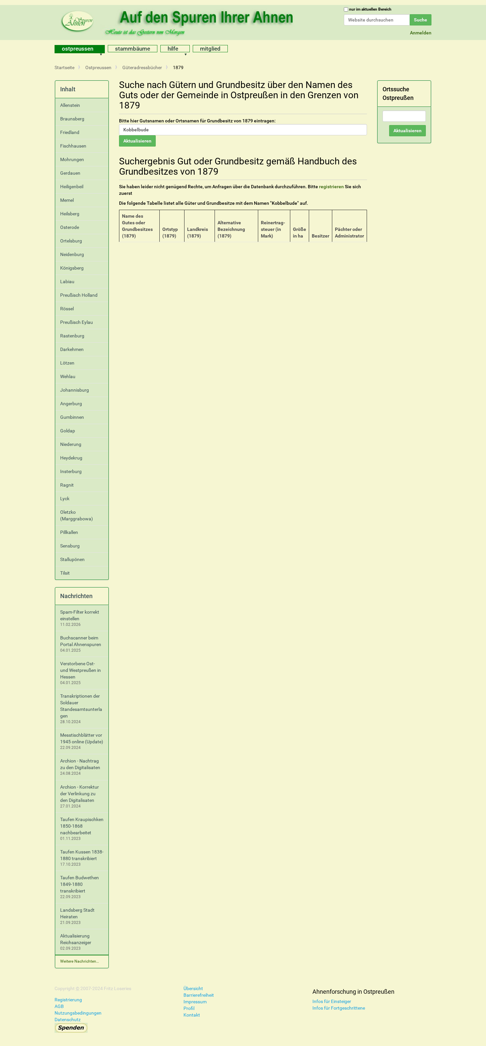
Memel (67, 200)
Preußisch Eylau (76, 322)
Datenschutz (68, 1019)
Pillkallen (69, 532)
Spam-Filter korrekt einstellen (79, 615)
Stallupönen (72, 559)
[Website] (179, 21)
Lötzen (67, 363)
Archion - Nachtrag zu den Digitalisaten (80, 764)
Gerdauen (70, 173)
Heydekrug (71, 457)
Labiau (67, 281)
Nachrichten (76, 595)
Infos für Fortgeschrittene (338, 1008)
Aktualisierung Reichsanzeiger (75, 939)
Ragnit (67, 485)
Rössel (67, 308)
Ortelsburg (71, 240)
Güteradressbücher (142, 67)
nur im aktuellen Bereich (370, 9)
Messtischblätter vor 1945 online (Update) (81, 738)
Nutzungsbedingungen (78, 1013)
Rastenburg (72, 335)
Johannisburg (74, 390)
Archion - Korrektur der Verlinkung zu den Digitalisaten (79, 793)
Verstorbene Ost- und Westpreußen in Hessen (80, 670)
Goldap (67, 430)
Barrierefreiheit (198, 995)
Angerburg (71, 403)
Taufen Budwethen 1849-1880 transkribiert (79, 884)
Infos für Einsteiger (331, 1001)
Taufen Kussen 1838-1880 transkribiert (81, 855)
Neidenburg (72, 254)
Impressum (195, 1001)
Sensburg (70, 545)
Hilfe (173, 48)
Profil (188, 1008)
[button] (103, 49)
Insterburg (71, 471)
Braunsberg (72, 118)
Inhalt (67, 89)
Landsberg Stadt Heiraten (77, 913)
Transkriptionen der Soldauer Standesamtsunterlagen (81, 706)
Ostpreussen (77, 48)
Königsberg (72, 268)
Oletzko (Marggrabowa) (76, 515)
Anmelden (420, 32)
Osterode (69, 227)
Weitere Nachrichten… (79, 961)
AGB (59, 1006)
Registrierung (68, 999)
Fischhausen (73, 146)
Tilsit (65, 573)
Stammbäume (132, 48)
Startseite (64, 67)
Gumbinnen (72, 417)
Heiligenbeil (71, 186)
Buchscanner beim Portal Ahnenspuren (80, 641)
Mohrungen (72, 159)
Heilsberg (69, 213)
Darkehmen (72, 349)
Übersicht (193, 988)
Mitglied (210, 48)
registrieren (331, 186)
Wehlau (67, 376)
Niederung (70, 444)
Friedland (69, 132)
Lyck (64, 498)
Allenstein (70, 105)
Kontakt (191, 1015)
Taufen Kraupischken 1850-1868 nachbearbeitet (81, 826)
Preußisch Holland (79, 295)
